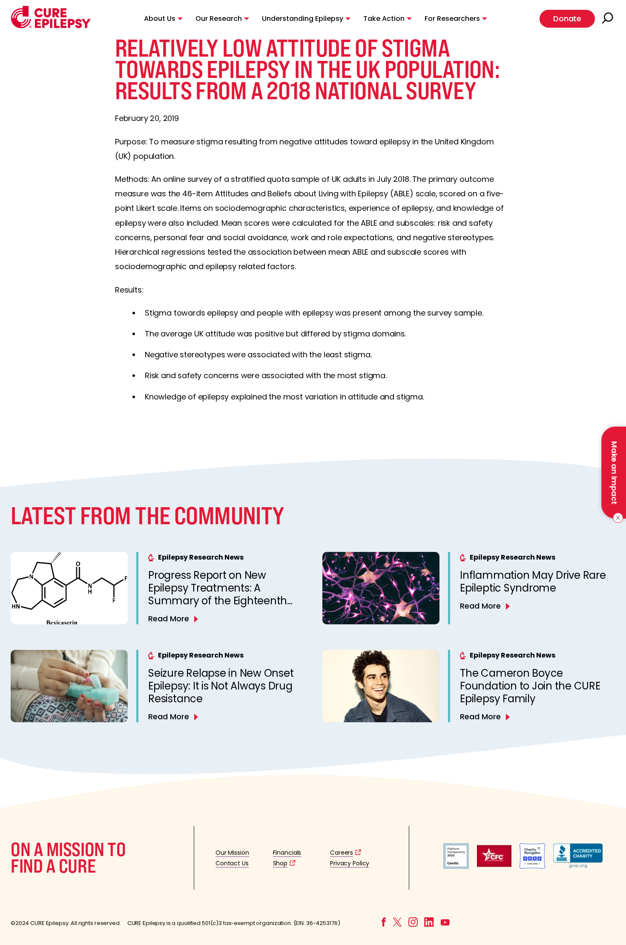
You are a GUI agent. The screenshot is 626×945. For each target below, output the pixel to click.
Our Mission (232, 852)
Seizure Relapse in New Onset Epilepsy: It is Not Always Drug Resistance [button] (220, 686)
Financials (287, 852)
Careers (341, 852)
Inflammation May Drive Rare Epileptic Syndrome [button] (533, 581)
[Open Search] (608, 18)
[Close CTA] (616, 518)
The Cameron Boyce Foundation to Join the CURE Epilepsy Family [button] (530, 686)
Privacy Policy (349, 863)
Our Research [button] (218, 18)
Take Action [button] (384, 18)
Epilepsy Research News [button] (201, 557)
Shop (280, 863)
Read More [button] (168, 618)
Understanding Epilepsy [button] (302, 18)
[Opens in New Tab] (456, 866)
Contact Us (232, 863)
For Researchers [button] (452, 18)
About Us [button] (159, 18)
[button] (51, 26)
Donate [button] (567, 18)
